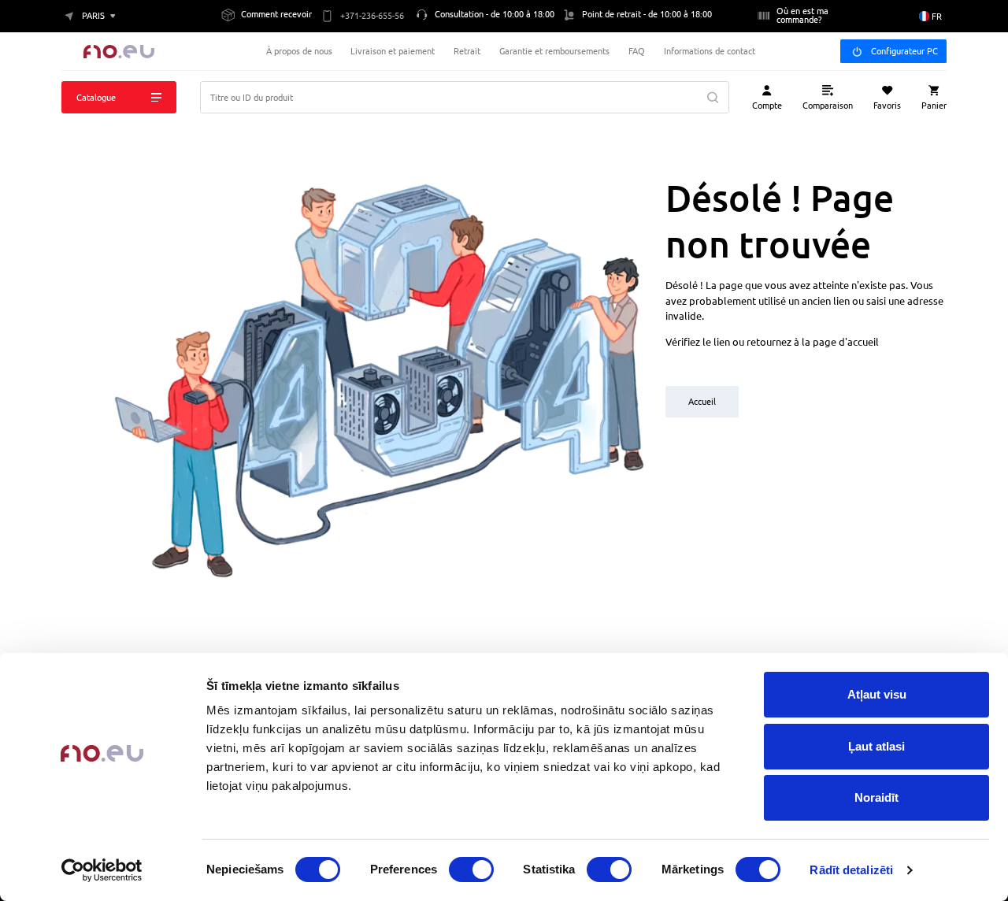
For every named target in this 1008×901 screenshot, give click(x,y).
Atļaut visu (876, 694)
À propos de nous (299, 51)
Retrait (467, 51)
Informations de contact (709, 51)
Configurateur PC (904, 51)
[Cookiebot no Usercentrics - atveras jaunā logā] (102, 870)
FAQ (636, 51)
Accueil (702, 401)
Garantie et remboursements (554, 51)
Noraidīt (876, 797)
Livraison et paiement (392, 51)
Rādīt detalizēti (851, 870)
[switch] (471, 869)
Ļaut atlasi (876, 746)
